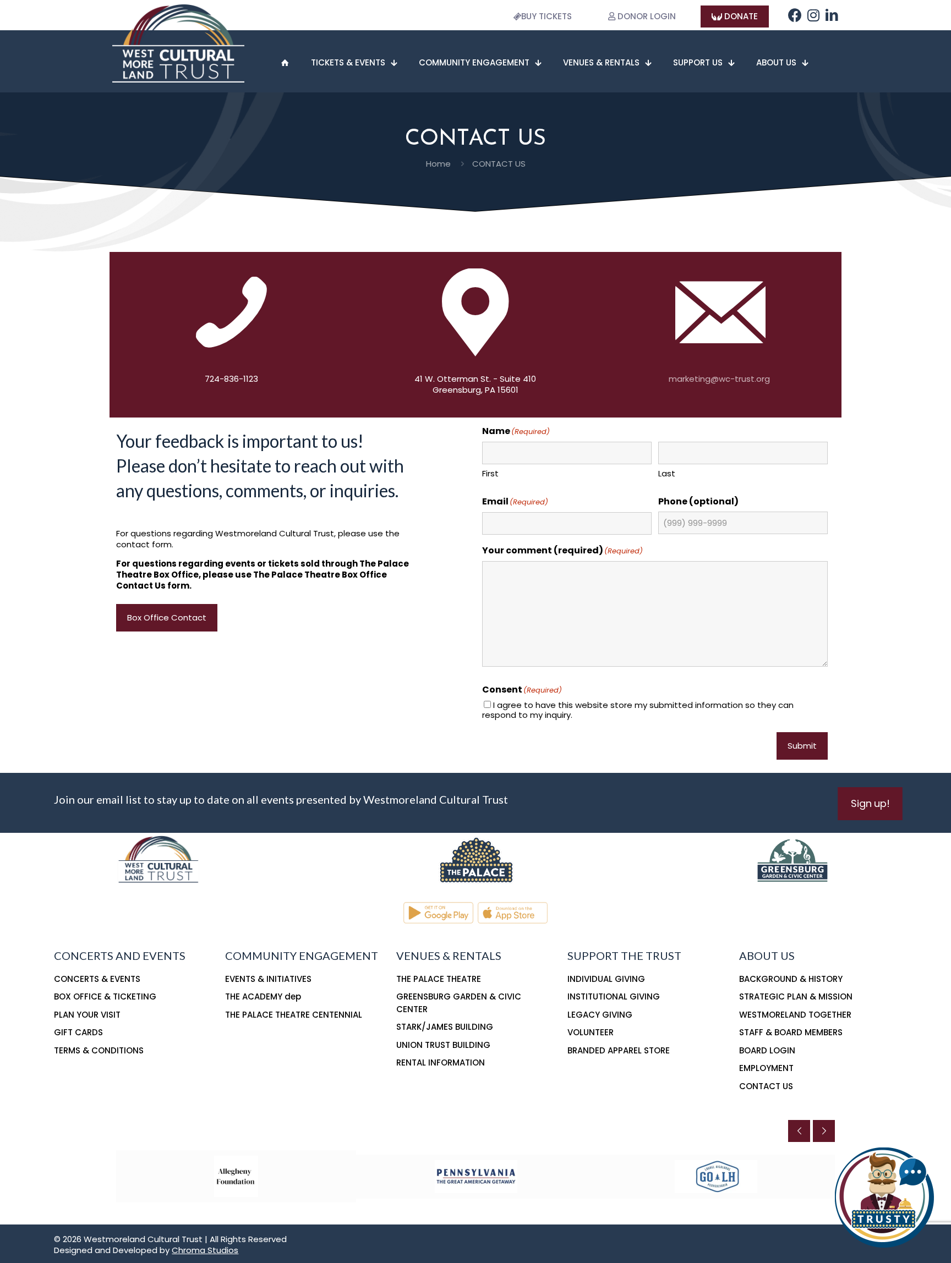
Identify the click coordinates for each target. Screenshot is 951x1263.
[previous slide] (799, 1131)
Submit (802, 745)
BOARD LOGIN (767, 1050)
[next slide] (824, 1131)
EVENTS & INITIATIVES (268, 979)
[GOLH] (716, 1176)
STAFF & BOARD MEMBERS (791, 1032)
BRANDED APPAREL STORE (618, 1050)
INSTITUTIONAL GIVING (613, 996)
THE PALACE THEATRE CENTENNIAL (293, 1014)
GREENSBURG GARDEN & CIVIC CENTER (458, 1003)
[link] (475, 859)
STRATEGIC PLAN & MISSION (795, 996)
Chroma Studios (205, 1250)
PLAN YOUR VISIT (87, 1014)
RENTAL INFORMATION (440, 1062)
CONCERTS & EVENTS (97, 979)
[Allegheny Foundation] (236, 1176)
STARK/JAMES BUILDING (444, 1027)
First (490, 473)
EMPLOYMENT (766, 1068)
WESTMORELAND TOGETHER (795, 1014)
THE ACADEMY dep (263, 996)
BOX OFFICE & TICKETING (105, 996)
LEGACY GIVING (599, 1014)
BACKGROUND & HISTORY (791, 979)
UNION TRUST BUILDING (443, 1045)
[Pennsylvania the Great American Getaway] (476, 1176)
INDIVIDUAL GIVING (606, 979)
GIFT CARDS (78, 1032)
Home (438, 163)
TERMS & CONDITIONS (99, 1050)
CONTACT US (766, 1086)
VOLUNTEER (590, 1032)
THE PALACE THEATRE (438, 979)
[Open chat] (885, 1197)
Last (666, 473)
